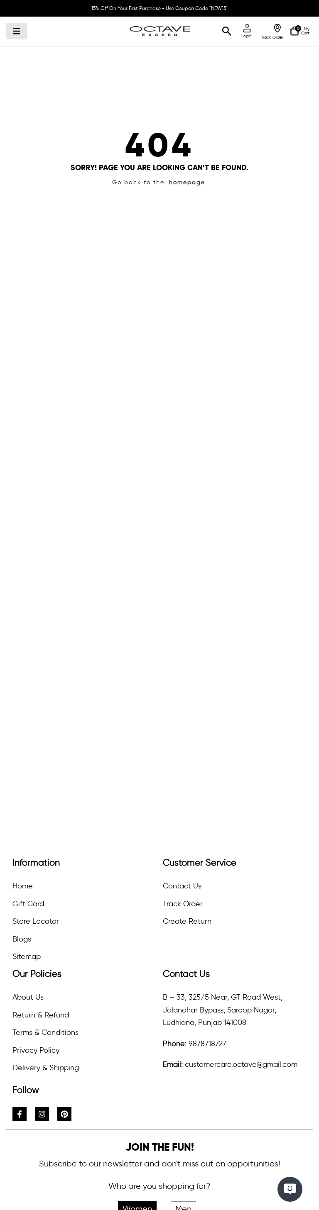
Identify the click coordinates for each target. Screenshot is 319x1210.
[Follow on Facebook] (19, 1114)
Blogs (21, 939)
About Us (28, 997)
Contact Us (182, 885)
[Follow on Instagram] (42, 1114)
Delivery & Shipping (45, 1067)
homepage (187, 182)
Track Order (183, 903)
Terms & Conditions (45, 1032)
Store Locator (35, 921)
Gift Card (28, 903)
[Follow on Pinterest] (64, 1114)
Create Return (187, 921)
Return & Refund (40, 1015)
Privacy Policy (35, 1050)
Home (22, 885)
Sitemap (26, 956)
